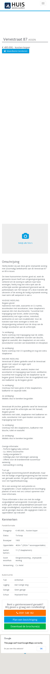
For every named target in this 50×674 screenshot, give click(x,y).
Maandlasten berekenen (16, 51)
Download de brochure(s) (25, 626)
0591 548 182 (26, 612)
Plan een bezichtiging (25, 619)
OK (41, 649)
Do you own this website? (13, 649)
